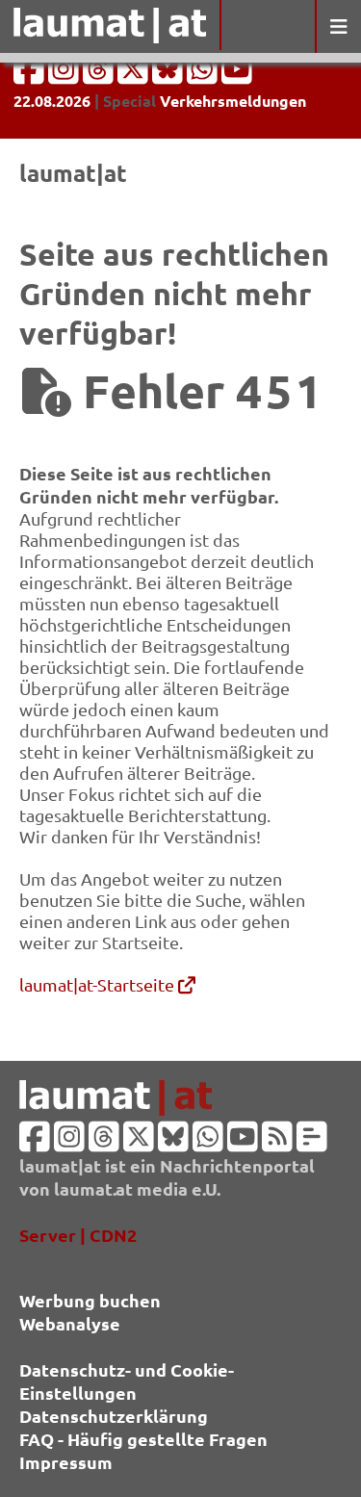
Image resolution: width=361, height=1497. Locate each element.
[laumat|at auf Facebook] (30, 75)
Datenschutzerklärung (113, 1416)
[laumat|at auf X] (134, 75)
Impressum (66, 1462)
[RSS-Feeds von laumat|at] (277, 1142)
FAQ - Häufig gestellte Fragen (143, 1439)
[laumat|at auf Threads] (100, 75)
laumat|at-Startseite (98, 984)
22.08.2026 (51, 100)
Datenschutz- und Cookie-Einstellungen (126, 1381)
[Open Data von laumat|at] (312, 1142)
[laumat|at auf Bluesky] (169, 75)
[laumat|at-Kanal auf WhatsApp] (204, 75)
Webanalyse (69, 1323)
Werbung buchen (90, 1300)
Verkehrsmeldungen (233, 100)
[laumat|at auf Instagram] (65, 75)
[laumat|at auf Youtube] (236, 75)
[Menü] (338, 26)
